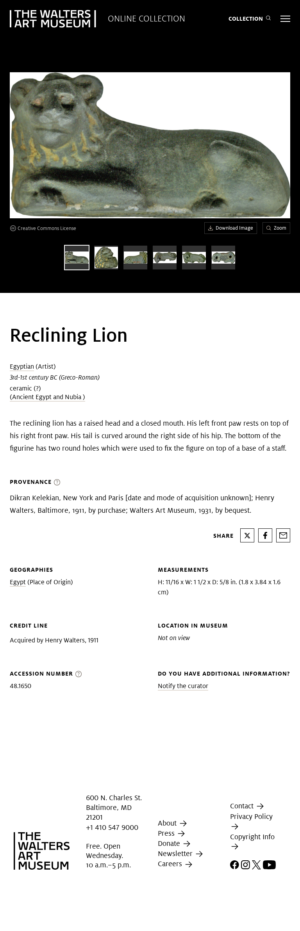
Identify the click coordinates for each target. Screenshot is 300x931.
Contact (242, 805)
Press (167, 833)
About (168, 823)
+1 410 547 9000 (112, 827)
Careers (171, 864)
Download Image (234, 228)
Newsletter (176, 853)
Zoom (280, 228)
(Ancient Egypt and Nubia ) (47, 397)
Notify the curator (183, 686)
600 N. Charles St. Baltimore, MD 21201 (114, 807)
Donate (170, 843)
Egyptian (22, 366)
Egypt (18, 582)
